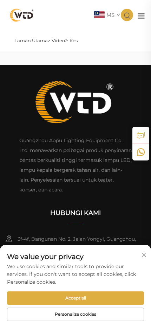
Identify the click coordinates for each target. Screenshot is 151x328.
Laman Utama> (32, 40)
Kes (74, 40)
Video (58, 40)
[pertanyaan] (140, 135)
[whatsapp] (140, 152)
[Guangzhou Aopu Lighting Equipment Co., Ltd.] (22, 14)
